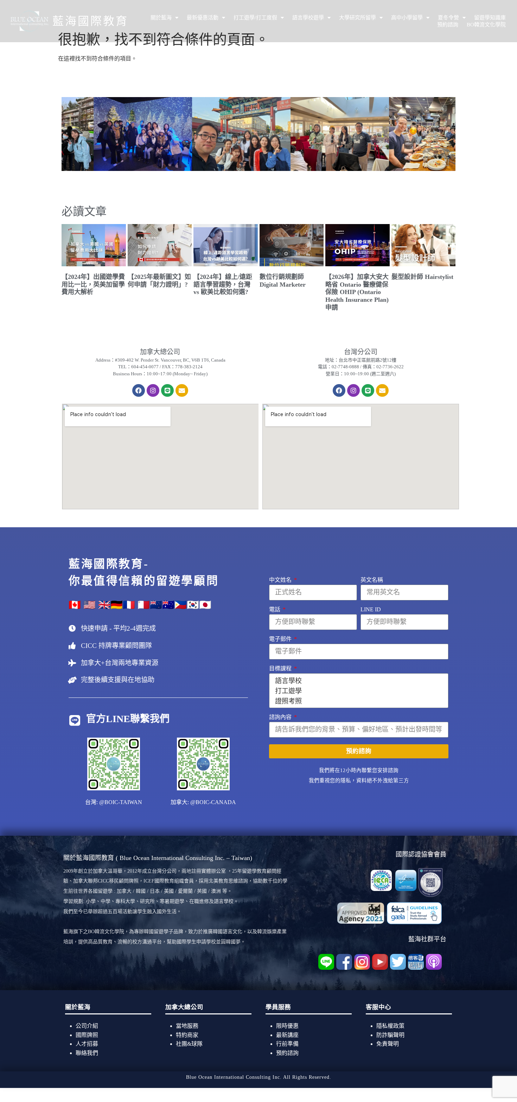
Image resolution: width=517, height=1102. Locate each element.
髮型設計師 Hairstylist (422, 276)
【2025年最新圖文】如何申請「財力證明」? (159, 280)
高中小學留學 (407, 17)
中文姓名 (281, 580)
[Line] (167, 390)
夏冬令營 (448, 17)
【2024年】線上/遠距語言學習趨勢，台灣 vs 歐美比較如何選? (222, 284)
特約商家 (187, 1035)
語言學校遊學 (308, 17)
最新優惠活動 (202, 17)
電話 (275, 609)
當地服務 (187, 1026)
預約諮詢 (447, 24)
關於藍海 (161, 17)
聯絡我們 (87, 1053)
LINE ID (370, 609)
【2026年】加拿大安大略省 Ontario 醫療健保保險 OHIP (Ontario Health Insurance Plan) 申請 (357, 292)
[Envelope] (181, 390)
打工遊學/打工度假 (255, 17)
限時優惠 (287, 1026)
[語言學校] (357, 680)
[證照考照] (357, 701)
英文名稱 (371, 580)
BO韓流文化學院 (486, 24)
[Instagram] (153, 390)
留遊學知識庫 (490, 17)
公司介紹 (87, 1026)
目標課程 (281, 668)
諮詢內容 (281, 717)
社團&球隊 (190, 1044)
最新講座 (287, 1035)
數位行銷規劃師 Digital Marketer (283, 280)
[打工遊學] (357, 691)
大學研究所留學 (357, 17)
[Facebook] (138, 390)
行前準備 (287, 1044)
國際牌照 (87, 1035)
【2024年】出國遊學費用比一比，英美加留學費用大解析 (93, 284)
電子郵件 (281, 639)
